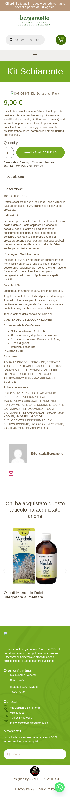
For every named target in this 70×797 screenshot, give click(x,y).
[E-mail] (11, 474)
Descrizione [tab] (15, 177)
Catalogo (25, 162)
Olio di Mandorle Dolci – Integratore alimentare (25, 594)
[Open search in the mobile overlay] (25, 40)
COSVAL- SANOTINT (29, 166)
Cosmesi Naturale (43, 162)
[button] (35, 55)
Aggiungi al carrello (40, 152)
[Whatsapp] (60, 787)
